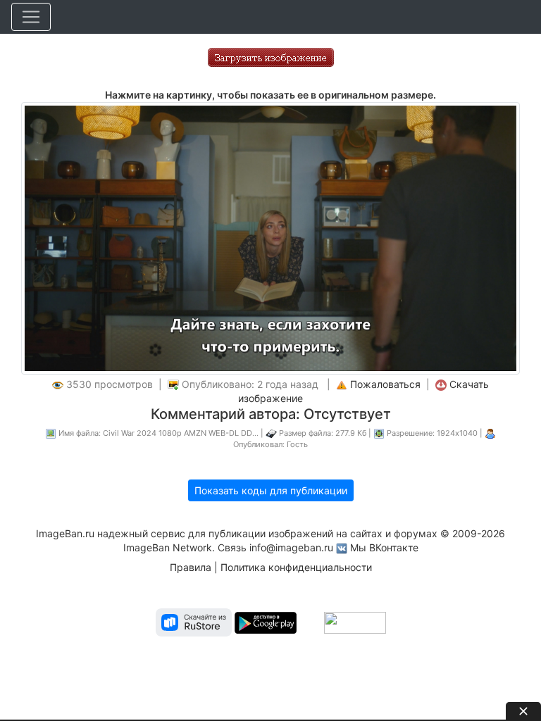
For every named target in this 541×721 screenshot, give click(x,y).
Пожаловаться (385, 384)
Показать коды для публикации (270, 490)
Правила (190, 567)
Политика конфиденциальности (296, 567)
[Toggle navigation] (31, 17)
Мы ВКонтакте (384, 547)
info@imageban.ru (291, 547)
